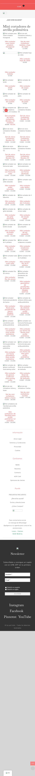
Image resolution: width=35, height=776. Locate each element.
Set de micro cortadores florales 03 (25, 138)
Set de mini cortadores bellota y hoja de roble (25, 44)
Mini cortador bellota (10, 73)
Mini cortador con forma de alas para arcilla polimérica (25, 353)
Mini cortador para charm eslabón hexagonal (10, 44)
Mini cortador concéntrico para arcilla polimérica (10, 331)
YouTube (24, 617)
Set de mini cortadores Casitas (25, 394)
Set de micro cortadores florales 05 (25, 117)
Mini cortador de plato (25, 101)
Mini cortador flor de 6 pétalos (25, 263)
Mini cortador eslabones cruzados (25, 248)
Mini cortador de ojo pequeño (25, 232)
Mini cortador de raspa (25, 87)
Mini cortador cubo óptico (25, 186)
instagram (16, 605)
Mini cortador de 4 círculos (25, 202)
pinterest (10, 617)
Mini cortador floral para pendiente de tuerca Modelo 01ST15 (10, 310)
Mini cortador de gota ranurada (10, 217)
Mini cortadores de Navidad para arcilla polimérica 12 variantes (10, 416)
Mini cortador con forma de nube (10, 172)
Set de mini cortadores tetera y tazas (10, 396)
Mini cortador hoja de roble (25, 60)
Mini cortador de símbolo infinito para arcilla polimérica (25, 309)
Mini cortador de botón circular (10, 232)
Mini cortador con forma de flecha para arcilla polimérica (25, 332)
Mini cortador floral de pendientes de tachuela (25, 376)
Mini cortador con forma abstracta (25, 172)
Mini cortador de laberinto (10, 202)
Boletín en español (13, 587)
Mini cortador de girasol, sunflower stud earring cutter (10, 376)
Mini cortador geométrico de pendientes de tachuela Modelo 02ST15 (25, 286)
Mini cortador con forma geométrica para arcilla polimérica (10, 355)
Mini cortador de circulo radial (25, 217)
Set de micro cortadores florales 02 (10, 156)
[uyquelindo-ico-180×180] (5, 13)
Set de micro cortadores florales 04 (10, 138)
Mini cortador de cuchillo (10, 101)
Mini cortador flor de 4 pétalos (10, 248)
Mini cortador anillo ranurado (10, 187)
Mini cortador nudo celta (10, 263)
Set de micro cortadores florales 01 (25, 156)
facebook (16, 611)
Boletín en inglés (12, 589)
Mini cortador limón (10, 87)
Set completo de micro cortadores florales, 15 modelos (10, 119)
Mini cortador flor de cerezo (10, 278)
